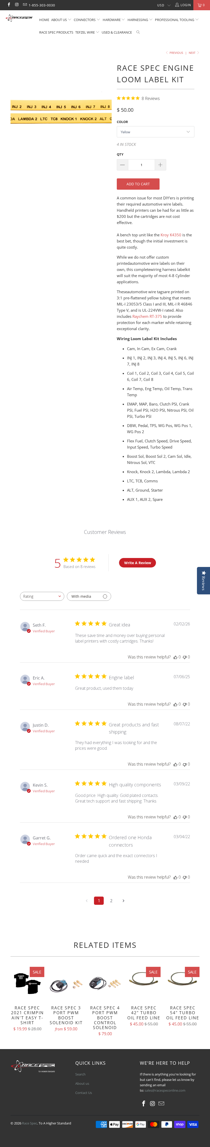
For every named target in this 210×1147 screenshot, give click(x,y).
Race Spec (29, 1123)
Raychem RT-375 (147, 316)
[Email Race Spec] (25, 5)
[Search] (138, 32)
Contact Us (83, 1092)
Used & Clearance (117, 32)
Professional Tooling (175, 19)
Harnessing (138, 19)
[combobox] (42, 596)
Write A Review (137, 562)
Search (80, 1074)
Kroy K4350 (171, 234)
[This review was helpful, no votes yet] (175, 657)
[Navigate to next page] (123, 901)
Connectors (85, 19)
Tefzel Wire (85, 32)
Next (192, 53)
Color (122, 121)
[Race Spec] (19, 18)
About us (59, 19)
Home (44, 19)
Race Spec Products (56, 32)
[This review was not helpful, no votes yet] (184, 657)
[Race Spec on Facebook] (8, 5)
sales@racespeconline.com (165, 1090)
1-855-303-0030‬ (42, 5)
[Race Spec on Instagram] (16, 5)
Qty (120, 154)
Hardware (112, 19)
